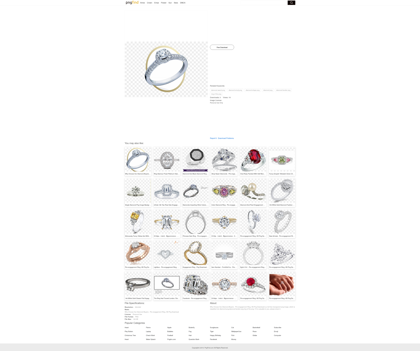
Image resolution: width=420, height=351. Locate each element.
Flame (148, 327)
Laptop (148, 331)
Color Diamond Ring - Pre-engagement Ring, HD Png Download (234, 205)
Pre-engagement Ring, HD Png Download (254, 236)
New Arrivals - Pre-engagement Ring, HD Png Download (288, 236)
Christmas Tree (130, 335)
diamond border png (283, 90)
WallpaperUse (236, 331)
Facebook (213, 339)
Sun (170, 2)
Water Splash (151, 339)
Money (233, 339)
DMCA (182, 2)
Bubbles (170, 331)
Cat (232, 327)
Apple (169, 327)
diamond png (267, 90)
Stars (176, 2)
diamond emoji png (235, 90)
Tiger (212, 331)
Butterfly (192, 327)
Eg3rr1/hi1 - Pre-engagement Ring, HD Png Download (259, 267)
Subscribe (277, 327)
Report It (213, 138)
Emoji (156, 2)
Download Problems (226, 138)
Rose (254, 331)
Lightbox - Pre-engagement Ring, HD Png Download (172, 267)
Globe (255, 335)
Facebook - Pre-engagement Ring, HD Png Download (201, 298)
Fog (190, 331)
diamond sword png (218, 90)
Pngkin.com (171, 339)
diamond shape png (253, 90)
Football (170, 335)
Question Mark (194, 339)
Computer (277, 335)
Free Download (222, 47)
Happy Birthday (215, 335)
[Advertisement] (166, 26)
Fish (232, 335)
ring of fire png (216, 94)
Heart (127, 327)
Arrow (142, 2)
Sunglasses (214, 327)
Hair (190, 335)
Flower (163, 2)
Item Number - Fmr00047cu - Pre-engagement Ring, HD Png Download (236, 267)
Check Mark (150, 335)
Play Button (129, 331)
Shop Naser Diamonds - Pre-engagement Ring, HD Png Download (234, 174)
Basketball (256, 327)
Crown (149, 2)
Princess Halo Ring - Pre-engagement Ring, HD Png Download (204, 236)
